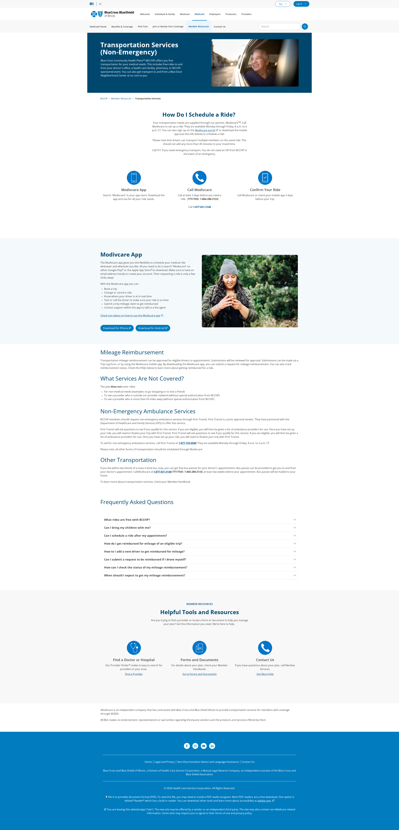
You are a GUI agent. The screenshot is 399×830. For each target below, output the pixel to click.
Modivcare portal (205, 130)
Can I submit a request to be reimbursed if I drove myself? (145, 559)
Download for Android (151, 328)
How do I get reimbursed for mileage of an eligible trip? (143, 543)
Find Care (143, 26)
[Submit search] (305, 26)
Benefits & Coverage (122, 26)
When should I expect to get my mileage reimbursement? (144, 575)
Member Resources (198, 26)
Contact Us (220, 26)
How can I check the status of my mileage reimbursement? (145, 567)
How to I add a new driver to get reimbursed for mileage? (144, 551)
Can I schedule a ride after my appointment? (135, 535)
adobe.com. (264, 800)
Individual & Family (165, 14)
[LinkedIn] (212, 746)
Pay (281, 3)
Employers (215, 14)
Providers (246, 14)
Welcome (145, 14)
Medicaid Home (98, 26)
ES (100, 3)
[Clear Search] (296, 26)
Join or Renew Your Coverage (168, 26)
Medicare (185, 14)
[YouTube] (204, 746)
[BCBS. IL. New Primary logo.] (112, 14)
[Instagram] (195, 746)
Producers (231, 14)
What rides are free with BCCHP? (127, 520)
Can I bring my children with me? (127, 527)
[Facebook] (187, 746)
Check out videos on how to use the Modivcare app (130, 315)
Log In (299, 3)
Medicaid (199, 14)
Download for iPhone (116, 328)
